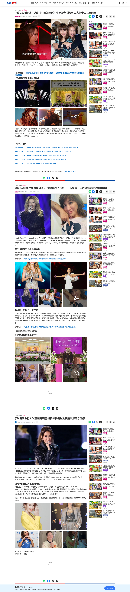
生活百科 (105, 64)
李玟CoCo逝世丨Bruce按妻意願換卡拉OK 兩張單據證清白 (35, 163)
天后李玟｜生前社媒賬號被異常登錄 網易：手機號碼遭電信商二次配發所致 (49, 327)
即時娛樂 (24, 10)
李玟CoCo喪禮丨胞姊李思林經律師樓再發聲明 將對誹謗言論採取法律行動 (41, 159)
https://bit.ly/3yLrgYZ (71, 171)
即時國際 (105, 110)
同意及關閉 (109, 588)
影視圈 (104, 27)
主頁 (16, 10)
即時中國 (105, 55)
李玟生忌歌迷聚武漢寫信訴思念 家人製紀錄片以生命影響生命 (44, 259)
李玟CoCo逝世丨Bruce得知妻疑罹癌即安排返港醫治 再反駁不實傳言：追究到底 (43, 152)
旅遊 (104, 101)
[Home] (11, 3)
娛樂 (19, 10)
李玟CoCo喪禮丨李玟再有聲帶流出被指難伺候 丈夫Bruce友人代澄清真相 (40, 156)
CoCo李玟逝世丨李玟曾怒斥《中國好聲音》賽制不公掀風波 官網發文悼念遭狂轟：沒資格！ (47, 148)
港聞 (19, 415)
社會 (23, 415)
